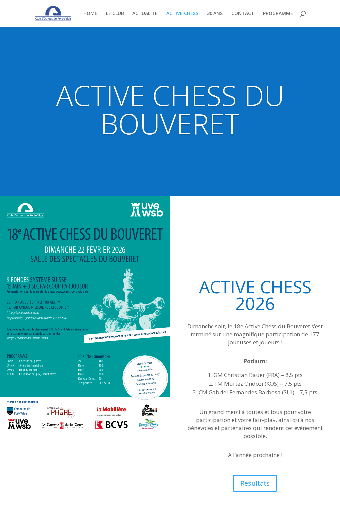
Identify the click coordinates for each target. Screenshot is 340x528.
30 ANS (215, 13)
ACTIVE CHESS (182, 13)
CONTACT (242, 13)
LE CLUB (115, 13)
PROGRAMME (278, 13)
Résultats (255, 483)
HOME (90, 13)
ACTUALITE (145, 13)
